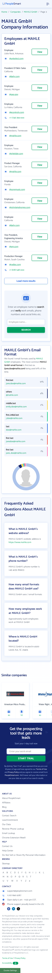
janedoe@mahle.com (15, 441)
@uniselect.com (16, 58)
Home (4, 12)
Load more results (26, 281)
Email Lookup (8, 833)
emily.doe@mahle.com (16, 406)
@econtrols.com (16, 112)
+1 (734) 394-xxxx (16, 117)
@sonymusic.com (17, 189)
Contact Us (7, 846)
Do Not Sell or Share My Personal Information (23, 855)
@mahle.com (15, 135)
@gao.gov (13, 94)
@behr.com (14, 76)
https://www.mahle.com (20, 542)
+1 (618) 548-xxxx (16, 270)
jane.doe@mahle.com (16, 383)
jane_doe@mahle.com (16, 453)
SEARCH (26, 329)
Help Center (7, 851)
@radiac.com (15, 264)
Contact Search (9, 816)
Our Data (6, 824)
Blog (4, 807)
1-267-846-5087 (14, 895)
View (39, 52)
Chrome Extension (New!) (14, 838)
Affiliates (6, 803)
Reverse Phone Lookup (13, 829)
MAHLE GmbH (30, 12)
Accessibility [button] (7, 963)
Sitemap (6, 864)
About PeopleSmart (11, 798)
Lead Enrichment (10, 820)
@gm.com (13, 246)
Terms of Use (41, 769)
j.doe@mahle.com (14, 418)
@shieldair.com (16, 153)
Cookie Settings (10, 970)
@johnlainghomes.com (19, 207)
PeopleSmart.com (12, 775)
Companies (15, 12)
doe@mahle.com (13, 430)
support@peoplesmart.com (19, 891)
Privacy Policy (13, 772)
